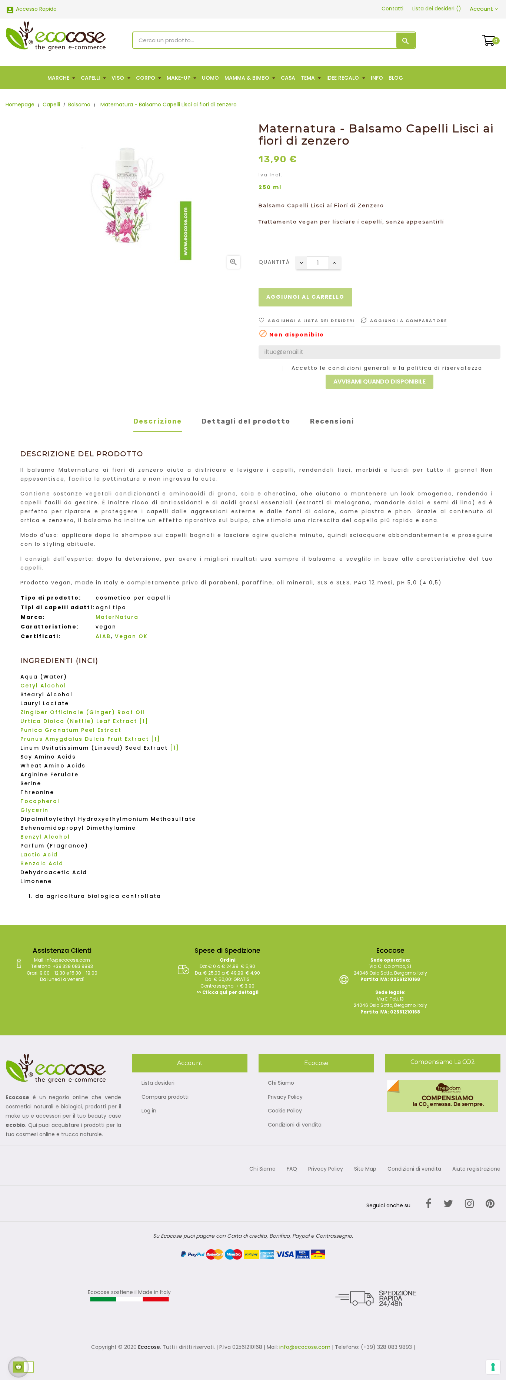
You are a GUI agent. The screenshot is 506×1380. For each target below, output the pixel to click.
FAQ (292, 1169)
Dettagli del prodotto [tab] (246, 421)
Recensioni (332, 421)
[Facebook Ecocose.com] (428, 1203)
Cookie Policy (285, 1111)
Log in (149, 1111)
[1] (144, 721)
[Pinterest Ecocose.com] (490, 1203)
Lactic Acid (39, 854)
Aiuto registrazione (476, 1169)
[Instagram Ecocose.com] (469, 1203)
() (436, 8)
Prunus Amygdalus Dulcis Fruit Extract (84, 739)
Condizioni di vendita (295, 1125)
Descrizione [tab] (157, 421)
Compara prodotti (165, 1097)
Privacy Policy (285, 1097)
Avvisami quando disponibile (379, 381)
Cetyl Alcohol (43, 685)
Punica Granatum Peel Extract (70, 730)
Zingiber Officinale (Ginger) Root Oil (82, 712)
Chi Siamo (281, 1083)
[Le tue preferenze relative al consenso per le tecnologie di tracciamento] (493, 1367)
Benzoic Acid (41, 863)
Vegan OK (131, 636)
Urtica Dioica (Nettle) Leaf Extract (78, 721)
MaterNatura (117, 617)
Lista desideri (158, 1083)
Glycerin (34, 810)
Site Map (365, 1169)
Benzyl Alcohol (45, 836)
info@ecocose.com (304, 1347)
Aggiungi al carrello (305, 297)
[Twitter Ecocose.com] (448, 1203)
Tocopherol (40, 801)
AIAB (103, 636)
